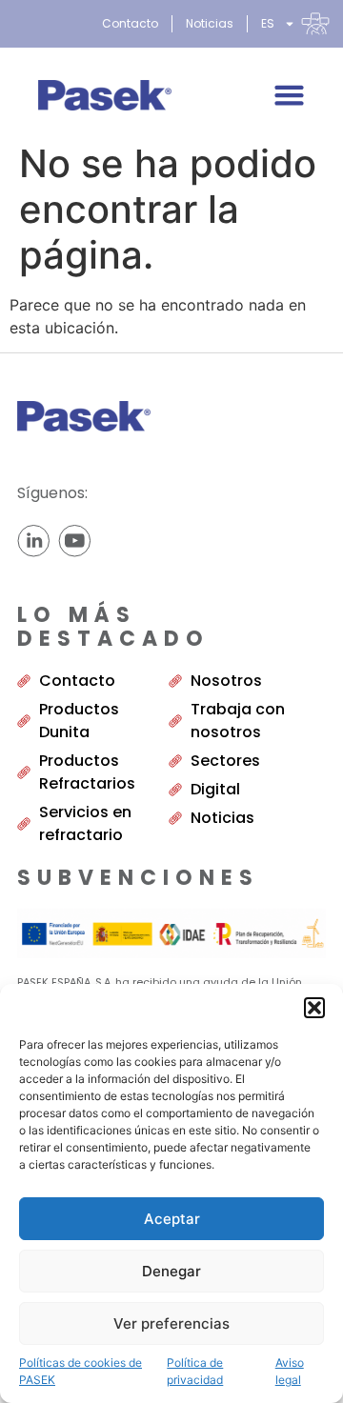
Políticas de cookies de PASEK (80, 1371)
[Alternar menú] (289, 94)
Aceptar (172, 1219)
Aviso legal (289, 1371)
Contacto (130, 23)
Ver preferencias (171, 1323)
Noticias (209, 23)
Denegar (171, 1271)
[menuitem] (295, 24)
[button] (314, 1007)
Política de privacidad (195, 1371)
